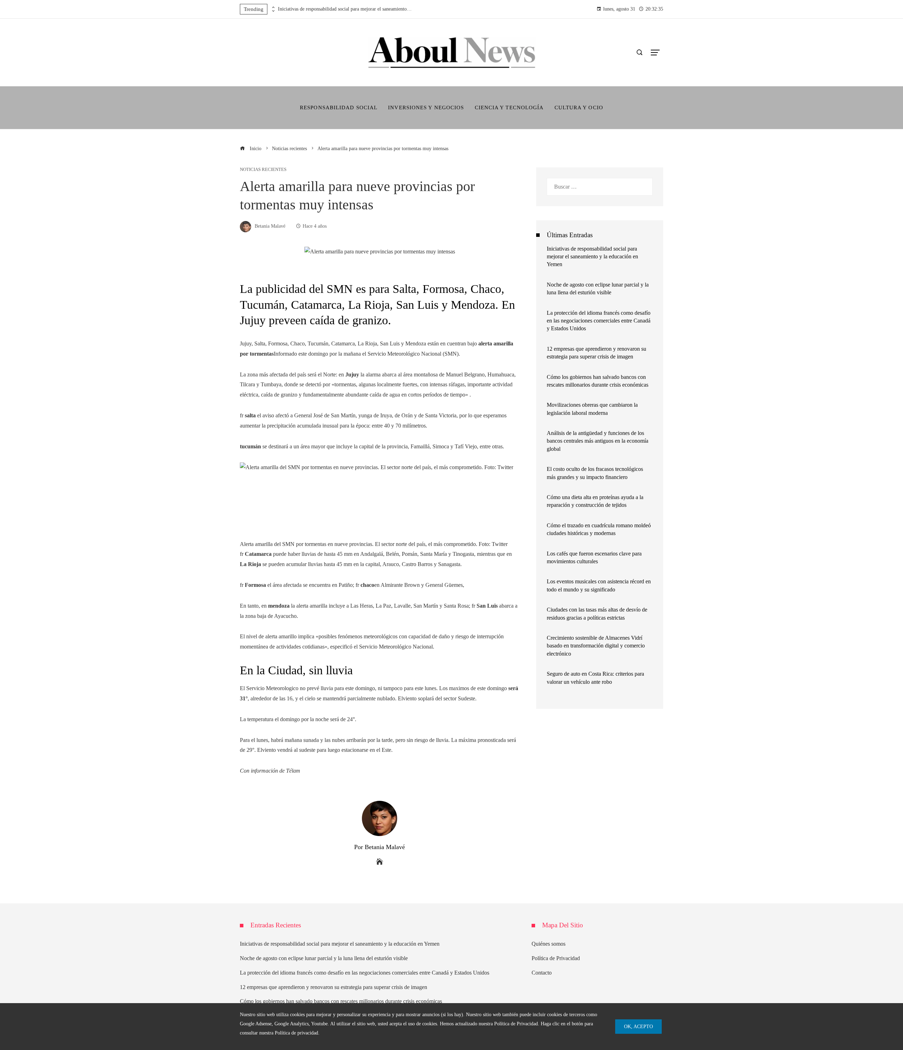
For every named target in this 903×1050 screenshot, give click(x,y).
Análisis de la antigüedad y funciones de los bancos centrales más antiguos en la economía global (597, 441)
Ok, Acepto (638, 1026)
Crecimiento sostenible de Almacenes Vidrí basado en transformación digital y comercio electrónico (596, 646)
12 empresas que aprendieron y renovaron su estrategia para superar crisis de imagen (333, 987)
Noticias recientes (263, 169)
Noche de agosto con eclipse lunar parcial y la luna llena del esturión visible (324, 958)
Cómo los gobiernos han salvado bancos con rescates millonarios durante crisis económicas (341, 1001)
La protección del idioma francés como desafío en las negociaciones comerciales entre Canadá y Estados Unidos (598, 321)
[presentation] (272, 7)
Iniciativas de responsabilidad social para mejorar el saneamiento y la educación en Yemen (345, 9)
